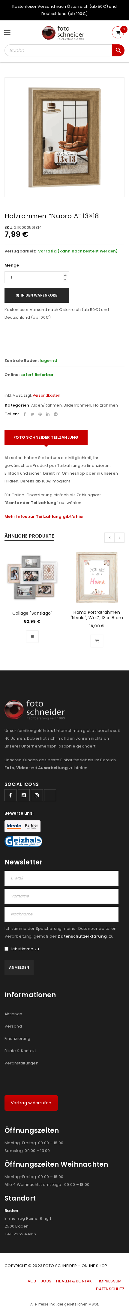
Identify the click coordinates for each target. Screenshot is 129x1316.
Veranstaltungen (21, 1063)
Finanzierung (17, 1038)
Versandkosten (46, 395)
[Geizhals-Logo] (23, 841)
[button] (32, 637)
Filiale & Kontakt (20, 1051)
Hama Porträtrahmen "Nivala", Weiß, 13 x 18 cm (96, 615)
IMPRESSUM (110, 1281)
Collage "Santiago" (32, 613)
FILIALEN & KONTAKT (75, 1281)
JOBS (46, 1281)
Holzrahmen (105, 405)
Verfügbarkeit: (20, 251)
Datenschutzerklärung (82, 936)
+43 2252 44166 (20, 1234)
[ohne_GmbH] (36, 710)
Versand (13, 1026)
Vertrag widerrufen (31, 1103)
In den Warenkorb (39, 295)
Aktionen (13, 1014)
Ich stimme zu (25, 949)
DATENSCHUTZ (110, 1289)
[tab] (46, 437)
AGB (32, 1281)
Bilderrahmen (77, 405)
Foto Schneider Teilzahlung (46, 437)
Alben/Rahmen (46, 405)
